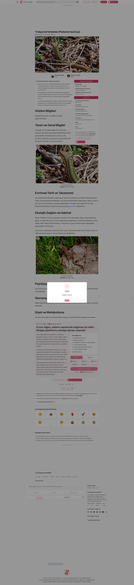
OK (67, 300)
